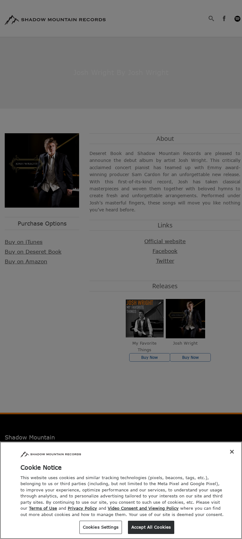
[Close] (232, 452)
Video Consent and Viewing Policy (143, 508)
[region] (121, 490)
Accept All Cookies (151, 527)
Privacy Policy (82, 508)
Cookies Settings (100, 527)
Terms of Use (43, 508)
